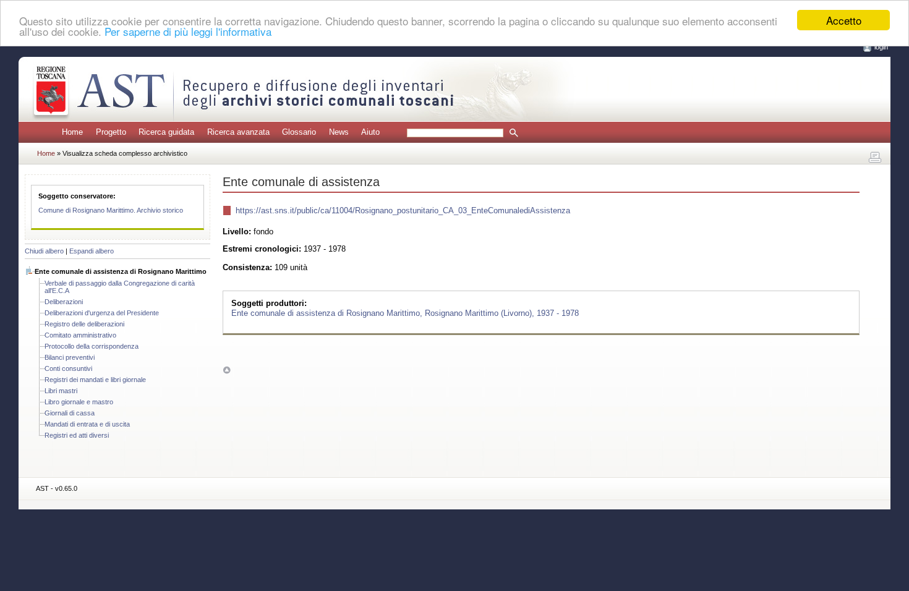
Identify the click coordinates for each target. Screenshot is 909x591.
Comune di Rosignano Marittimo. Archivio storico (110, 210)
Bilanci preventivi (70, 357)
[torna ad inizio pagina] (227, 369)
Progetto (111, 132)
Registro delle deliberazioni (84, 324)
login (881, 47)
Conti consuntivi (68, 368)
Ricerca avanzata (238, 132)
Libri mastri (61, 390)
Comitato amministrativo (80, 335)
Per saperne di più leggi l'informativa (188, 31)
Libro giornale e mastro (79, 402)
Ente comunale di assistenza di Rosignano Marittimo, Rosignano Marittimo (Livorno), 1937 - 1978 (405, 312)
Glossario (299, 132)
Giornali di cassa (70, 413)
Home (72, 132)
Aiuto (370, 132)
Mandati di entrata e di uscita (87, 424)
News (339, 132)
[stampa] (875, 157)
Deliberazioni (64, 301)
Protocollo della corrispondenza (92, 346)
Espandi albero (91, 251)
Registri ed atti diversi (77, 435)
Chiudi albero (44, 251)
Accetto (843, 20)
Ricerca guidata (166, 132)
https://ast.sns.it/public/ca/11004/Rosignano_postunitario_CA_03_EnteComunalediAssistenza (403, 210)
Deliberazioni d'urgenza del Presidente (102, 313)
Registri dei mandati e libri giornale (95, 379)
